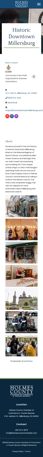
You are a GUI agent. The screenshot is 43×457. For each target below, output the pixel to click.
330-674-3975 (21, 430)
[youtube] (7, 116)
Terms (28, 451)
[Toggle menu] (39, 4)
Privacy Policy (17, 451)
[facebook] (12, 116)
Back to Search (11, 63)
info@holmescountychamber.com (21, 433)
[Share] (33, 76)
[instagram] (16, 116)
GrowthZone (27, 361)
